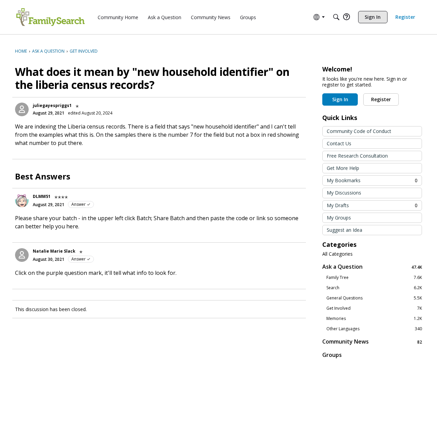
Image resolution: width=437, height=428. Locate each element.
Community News (372, 341)
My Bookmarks (372, 180)
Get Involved (374, 308)
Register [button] (381, 99)
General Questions (374, 298)
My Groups (339, 217)
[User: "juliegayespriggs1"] (22, 109)
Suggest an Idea (344, 230)
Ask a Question (372, 266)
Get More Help (343, 168)
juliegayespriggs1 (52, 105)
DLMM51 (42, 196)
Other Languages (374, 329)
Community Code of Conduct (359, 131)
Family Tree (374, 278)
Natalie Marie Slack (54, 251)
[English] (50, 17)
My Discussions (344, 192)
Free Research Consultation (357, 155)
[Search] (336, 17)
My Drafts (372, 205)
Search (374, 288)
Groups (332, 354)
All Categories (337, 254)
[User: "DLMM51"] (22, 200)
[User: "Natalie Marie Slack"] (22, 255)
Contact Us (339, 143)
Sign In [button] (340, 99)
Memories (374, 319)
